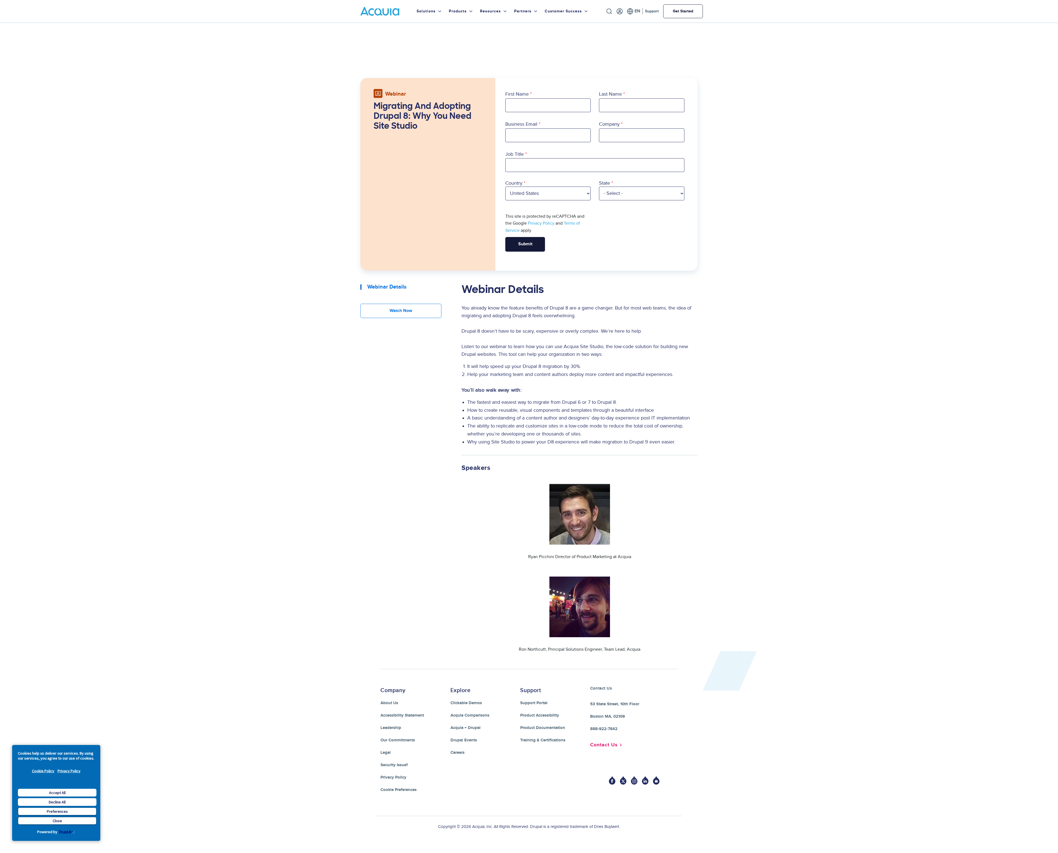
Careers (457, 752)
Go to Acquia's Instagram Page (634, 780)
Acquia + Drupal (465, 727)
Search (609, 11)
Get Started (683, 11)
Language (633, 11)
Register (619, 11)
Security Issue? (394, 765)
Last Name (610, 94)
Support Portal (533, 703)
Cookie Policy (43, 770)
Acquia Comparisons (469, 715)
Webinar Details (387, 287)
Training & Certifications (542, 740)
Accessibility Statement (402, 715)
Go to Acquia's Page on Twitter (623, 780)
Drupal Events (463, 740)
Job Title (514, 154)
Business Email (521, 124)
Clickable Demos (466, 703)
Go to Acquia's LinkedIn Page (645, 780)
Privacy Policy (69, 770)
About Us (389, 703)
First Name (517, 94)
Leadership (390, 727)
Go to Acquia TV (656, 780)
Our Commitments (397, 740)
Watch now (401, 310)
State (604, 183)
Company (609, 124)
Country (513, 183)
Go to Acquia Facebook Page (612, 780)
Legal (385, 752)
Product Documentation (542, 727)
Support (652, 11)
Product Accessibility (539, 715)
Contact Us (604, 745)
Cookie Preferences (398, 789)
